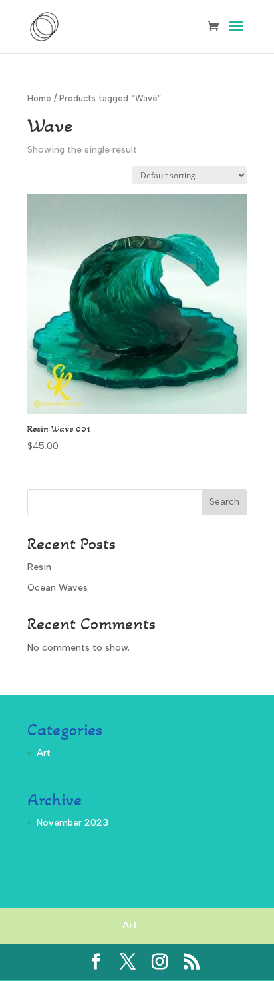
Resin (39, 567)
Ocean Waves (57, 587)
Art (44, 753)
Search (224, 501)
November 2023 (72, 822)
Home (39, 98)
